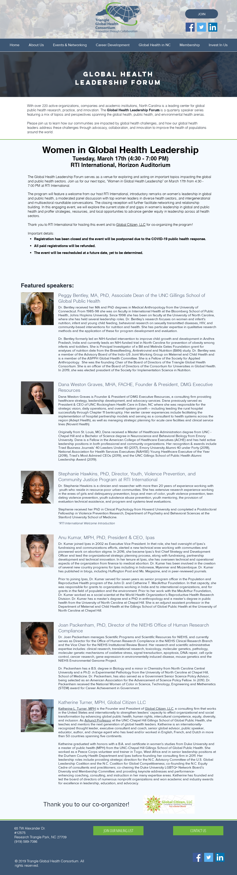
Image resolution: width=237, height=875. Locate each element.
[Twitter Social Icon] (201, 27)
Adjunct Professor (97, 720)
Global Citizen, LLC (131, 224)
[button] (36, 45)
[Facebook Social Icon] (190, 27)
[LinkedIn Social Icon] (212, 27)
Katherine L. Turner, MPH (77, 708)
